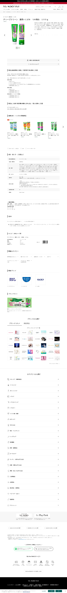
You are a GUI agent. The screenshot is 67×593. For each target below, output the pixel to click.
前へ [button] (4, 35)
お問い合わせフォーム (22, 539)
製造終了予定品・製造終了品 (40, 9)
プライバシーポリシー (26, 591)
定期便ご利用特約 (38, 584)
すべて (37, 6)
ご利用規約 (31, 584)
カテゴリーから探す (15, 9)
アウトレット (30, 9)
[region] (33, 591)
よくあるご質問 (17, 584)
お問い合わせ (24, 584)
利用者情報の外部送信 (54, 584)
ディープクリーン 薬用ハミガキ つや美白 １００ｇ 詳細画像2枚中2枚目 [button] (19, 48)
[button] (33, 60)
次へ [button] (31, 35)
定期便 (21, 9)
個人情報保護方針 (45, 584)
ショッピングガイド (10, 584)
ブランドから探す (6, 9)
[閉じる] (65, 591)
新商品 (25, 9)
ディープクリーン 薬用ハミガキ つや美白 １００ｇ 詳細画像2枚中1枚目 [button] (17, 48)
